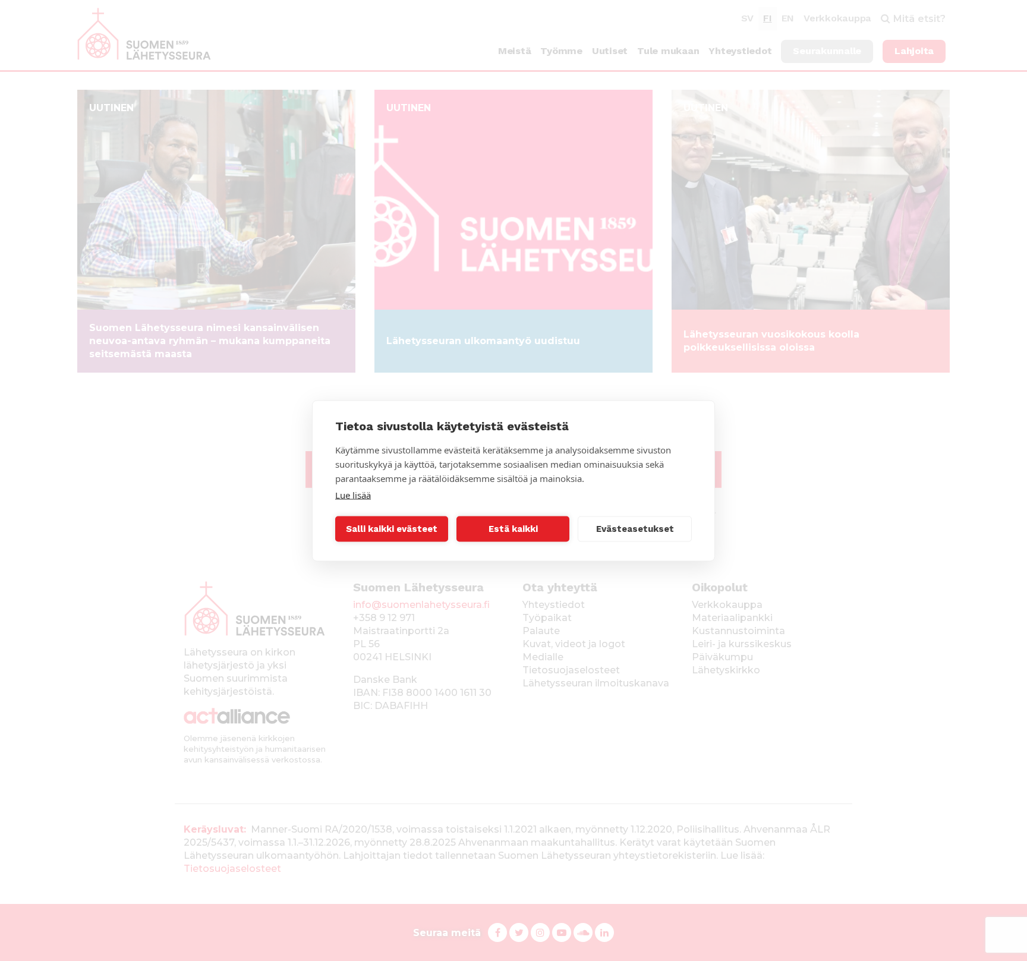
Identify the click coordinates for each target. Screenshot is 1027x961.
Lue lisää (353, 494)
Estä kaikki (513, 529)
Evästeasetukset (635, 529)
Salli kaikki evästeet (391, 529)
